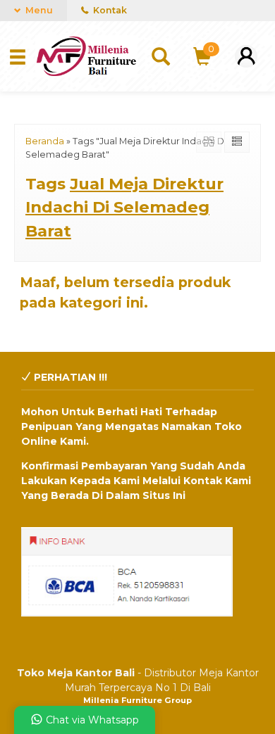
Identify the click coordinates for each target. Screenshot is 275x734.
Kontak (109, 10)
